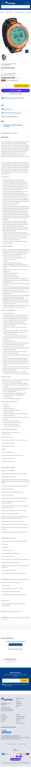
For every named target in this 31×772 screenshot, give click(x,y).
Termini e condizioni (20, 716)
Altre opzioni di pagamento (15, 93)
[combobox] (15, 6)
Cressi (2, 69)
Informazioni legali (20, 723)
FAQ (17, 700)
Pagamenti (18, 701)
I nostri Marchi (4, 716)
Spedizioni (18, 703)
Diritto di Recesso (20, 718)
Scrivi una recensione (15, 644)
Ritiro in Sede (19, 705)
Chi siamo (3, 714)
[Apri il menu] (2, 3)
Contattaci (3, 719)
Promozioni (3, 718)
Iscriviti (24, 680)
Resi (17, 706)
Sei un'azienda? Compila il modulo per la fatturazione (13, 125)
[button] (4, 73)
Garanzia (18, 714)
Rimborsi (18, 719)
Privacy (18, 721)
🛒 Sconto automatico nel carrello (21, 12)
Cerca (2, 721)
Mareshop (8, 762)
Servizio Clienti (19, 698)
